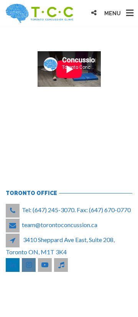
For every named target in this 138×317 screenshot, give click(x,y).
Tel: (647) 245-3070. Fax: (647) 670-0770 (76, 209)
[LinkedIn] (13, 264)
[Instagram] (29, 264)
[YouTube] (45, 264)
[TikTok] (61, 264)
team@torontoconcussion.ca (59, 224)
